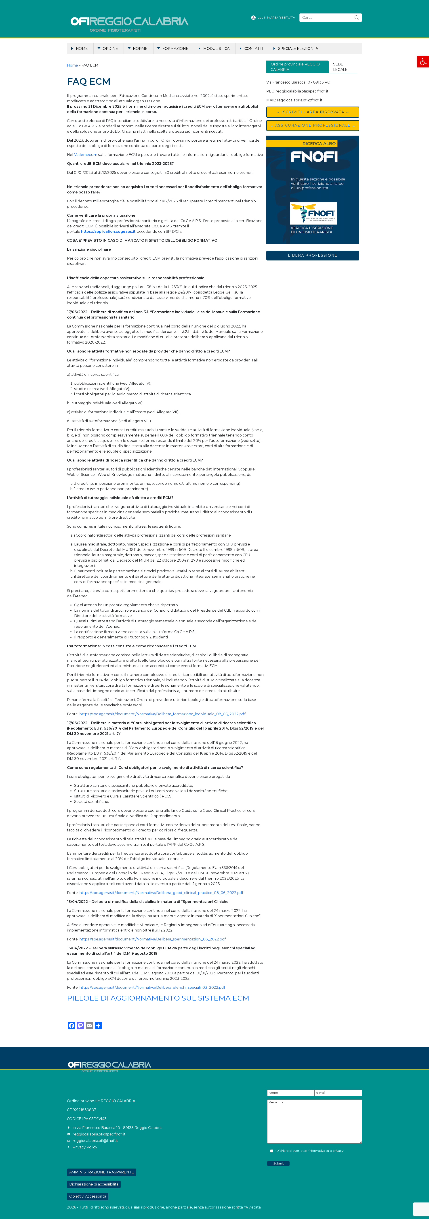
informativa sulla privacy (326, 1150)
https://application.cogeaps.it (108, 231)
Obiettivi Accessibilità (87, 1196)
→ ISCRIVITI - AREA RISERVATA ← (313, 112)
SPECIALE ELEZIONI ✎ (298, 48)
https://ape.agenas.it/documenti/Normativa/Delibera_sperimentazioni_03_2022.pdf (152, 939)
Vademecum (85, 155)
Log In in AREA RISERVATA (276, 17)
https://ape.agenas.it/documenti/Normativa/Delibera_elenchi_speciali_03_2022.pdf (152, 987)
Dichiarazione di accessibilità (93, 1184)
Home (82, 48)
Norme (140, 48)
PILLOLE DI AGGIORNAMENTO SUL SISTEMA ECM (158, 998)
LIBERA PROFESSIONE (313, 255)
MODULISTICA (216, 48)
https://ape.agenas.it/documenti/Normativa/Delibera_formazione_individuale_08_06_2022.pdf (162, 714)
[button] (423, 61)
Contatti (253, 48)
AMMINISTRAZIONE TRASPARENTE (101, 1172)
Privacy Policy (85, 1147)
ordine (110, 48)
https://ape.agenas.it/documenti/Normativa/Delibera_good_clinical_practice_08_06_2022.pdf (161, 893)
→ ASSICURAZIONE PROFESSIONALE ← (313, 125)
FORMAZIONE (175, 48)
